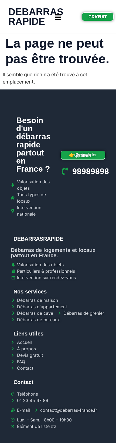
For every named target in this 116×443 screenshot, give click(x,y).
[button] (58, 16)
